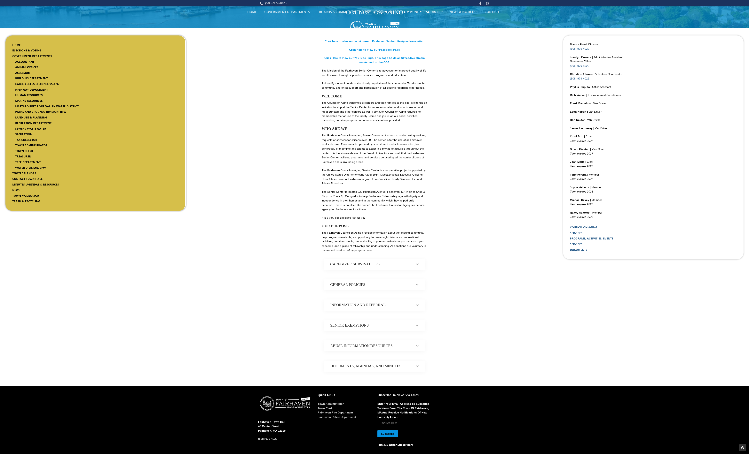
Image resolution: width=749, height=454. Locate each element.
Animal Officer (26, 67)
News (16, 190)
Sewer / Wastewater (30, 128)
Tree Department (28, 162)
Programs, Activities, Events (591, 238)
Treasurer (23, 156)
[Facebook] (480, 3)
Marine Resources (29, 100)
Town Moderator (25, 195)
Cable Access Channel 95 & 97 (37, 84)
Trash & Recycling (26, 201)
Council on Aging (583, 227)
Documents (578, 250)
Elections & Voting (26, 50)
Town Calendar (24, 173)
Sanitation (23, 134)
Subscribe (387, 433)
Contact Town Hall (27, 179)
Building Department (31, 78)
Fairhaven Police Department (337, 417)
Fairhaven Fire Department (335, 412)
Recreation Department (33, 123)
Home (16, 45)
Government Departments (32, 56)
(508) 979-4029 (579, 48)
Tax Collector (26, 140)
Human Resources (29, 95)
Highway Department (31, 89)
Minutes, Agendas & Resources (35, 184)
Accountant (24, 62)
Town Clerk (24, 151)
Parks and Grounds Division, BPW (40, 112)
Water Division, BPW (30, 168)
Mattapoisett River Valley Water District (47, 106)
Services (576, 233)
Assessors (22, 73)
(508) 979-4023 (276, 3)
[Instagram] (488, 3)
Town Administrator (31, 145)
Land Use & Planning (31, 117)
